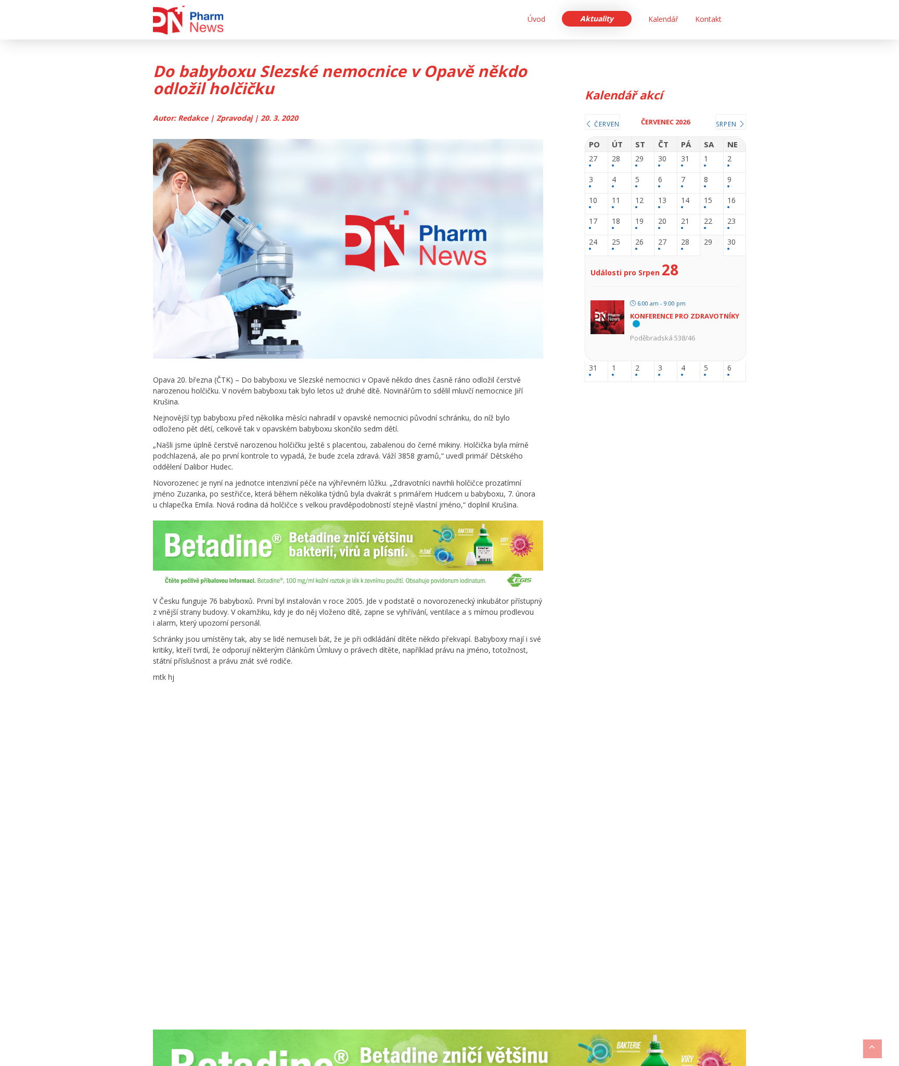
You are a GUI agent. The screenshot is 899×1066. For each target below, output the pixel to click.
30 (662, 159)
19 (639, 221)
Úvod (536, 19)
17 (593, 221)
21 (685, 221)
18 (616, 221)
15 (708, 200)
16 (731, 200)
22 (708, 221)
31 (685, 159)
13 (662, 200)
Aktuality (596, 18)
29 (639, 159)
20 (662, 221)
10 (593, 200)
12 (639, 200)
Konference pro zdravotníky (684, 316)
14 (685, 200)
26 (639, 242)
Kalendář (663, 19)
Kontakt (708, 19)
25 (616, 242)
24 (593, 242)
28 (616, 159)
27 (593, 159)
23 (731, 221)
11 (616, 200)
